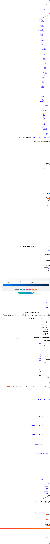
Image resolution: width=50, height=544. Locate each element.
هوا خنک (40, 369)
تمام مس (40, 373)
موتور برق (45, 137)
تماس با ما (47, 488)
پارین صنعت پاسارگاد (41, 512)
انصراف (48, 514)
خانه (49, 137)
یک (40, 356)
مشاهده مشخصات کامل (26, 284)
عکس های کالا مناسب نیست (46, 164)
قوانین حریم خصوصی (44, 527)
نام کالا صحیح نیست (46, 163)
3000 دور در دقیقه (39, 358)
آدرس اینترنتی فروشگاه (47, 194)
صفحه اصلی (47, 537)
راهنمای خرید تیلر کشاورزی (45, 498)
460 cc (40, 354)
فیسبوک (47, 205)
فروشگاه (47, 538)
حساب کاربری (46, 486)
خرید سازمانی (46, 493)
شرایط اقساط (46, 497)
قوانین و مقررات (46, 487)
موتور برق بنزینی (42, 137)
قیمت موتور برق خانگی (45, 491)
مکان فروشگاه (48, 197)
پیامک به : (46, 275)
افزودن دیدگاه (8, 386)
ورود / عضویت (48, 525)
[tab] (25, 306)
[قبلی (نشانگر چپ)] (49, 543)
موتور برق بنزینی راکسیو (37, 137)
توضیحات (47, 306)
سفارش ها (47, 8)
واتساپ (47, 204)
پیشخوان (47, 7)
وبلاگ (47, 496)
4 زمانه (40, 352)
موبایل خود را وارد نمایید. (47, 524)
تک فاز (40, 360)
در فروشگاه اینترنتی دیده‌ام (46, 193)
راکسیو (40, 343)
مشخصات (47, 307)
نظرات (47, 11)
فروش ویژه (47, 135)
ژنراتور (47, 137)
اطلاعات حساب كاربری (45, 9)
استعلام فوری (48, 268)
